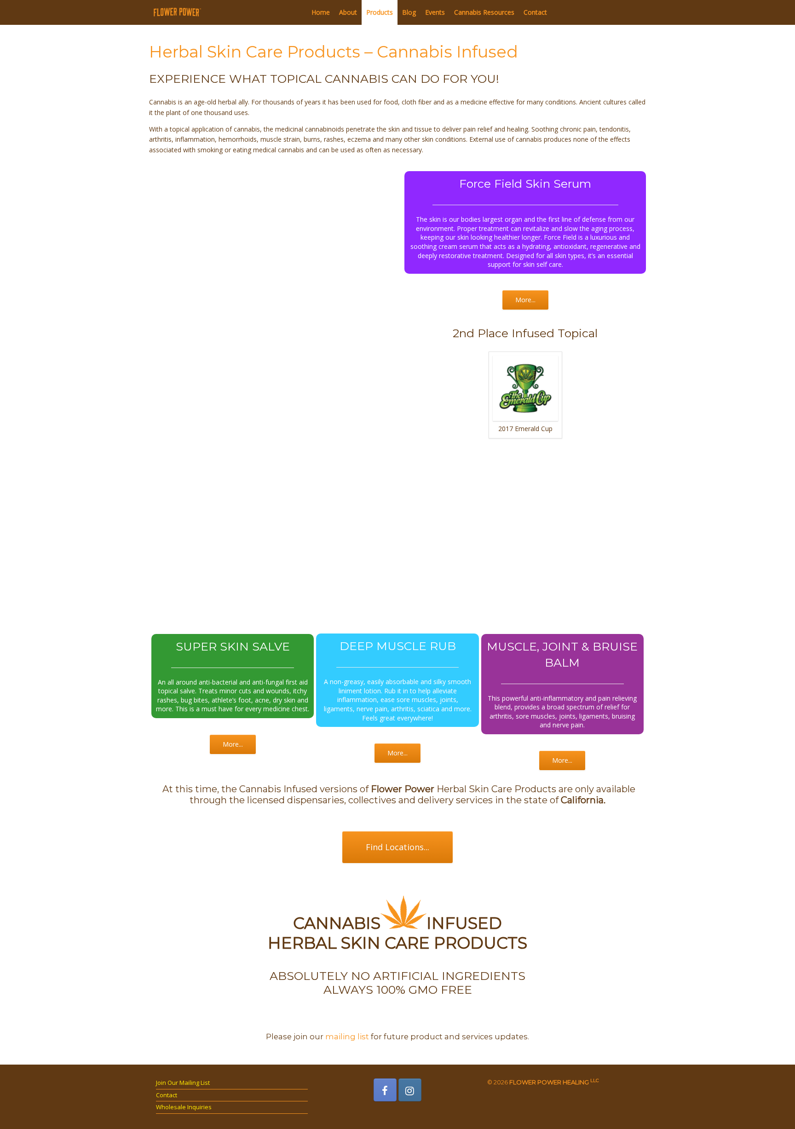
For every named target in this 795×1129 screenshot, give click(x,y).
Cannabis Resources (484, 12)
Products (379, 12)
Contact (535, 12)
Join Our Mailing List (183, 1082)
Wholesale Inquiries (184, 1107)
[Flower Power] (177, 12)
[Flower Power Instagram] (409, 1089)
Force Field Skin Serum (525, 183)
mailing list (347, 1036)
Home (320, 12)
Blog (409, 12)
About (348, 12)
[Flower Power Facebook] (385, 1089)
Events (435, 12)
